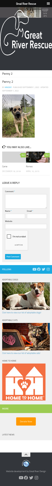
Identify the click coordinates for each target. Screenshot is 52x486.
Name (8, 211)
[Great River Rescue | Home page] (26, 33)
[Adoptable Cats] (26, 349)
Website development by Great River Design (26, 471)
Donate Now (26, 421)
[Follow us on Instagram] (48, 269)
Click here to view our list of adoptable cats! (21, 353)
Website (8, 221)
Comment (10, 191)
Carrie (4, 166)
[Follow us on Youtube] (34, 269)
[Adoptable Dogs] (26, 309)
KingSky (8, 87)
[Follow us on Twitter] (43, 269)
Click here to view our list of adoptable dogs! (21, 312)
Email (30, 211)
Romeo (29, 166)
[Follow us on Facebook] (39, 269)
